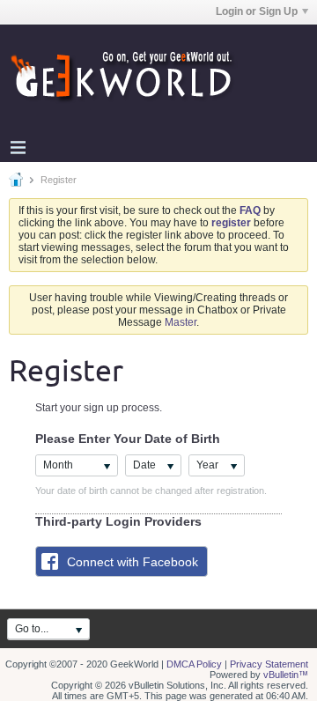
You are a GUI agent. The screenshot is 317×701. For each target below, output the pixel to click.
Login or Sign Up (257, 11)
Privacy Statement (269, 664)
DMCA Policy (194, 664)
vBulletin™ (285, 674)
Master (180, 322)
